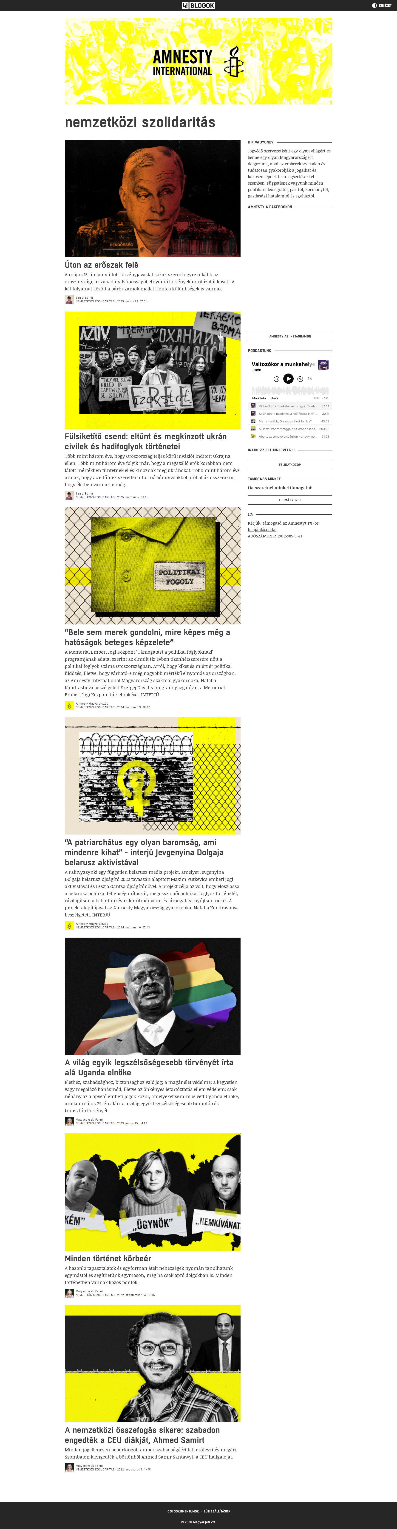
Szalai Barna (84, 297)
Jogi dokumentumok (183, 1511)
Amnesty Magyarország (92, 703)
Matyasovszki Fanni (89, 1119)
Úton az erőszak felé (102, 265)
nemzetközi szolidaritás (95, 301)
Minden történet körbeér (108, 1258)
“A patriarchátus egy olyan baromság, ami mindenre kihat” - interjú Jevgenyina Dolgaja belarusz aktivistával (144, 852)
